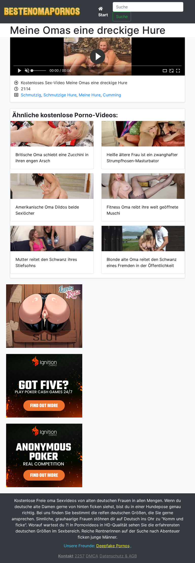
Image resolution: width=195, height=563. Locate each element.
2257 (80, 555)
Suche (122, 16)
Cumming (112, 94)
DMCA (92, 555)
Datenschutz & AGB (118, 555)
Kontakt (65, 555)
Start (103, 14)
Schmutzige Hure (59, 94)
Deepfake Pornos (112, 545)
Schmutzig (31, 94)
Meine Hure (90, 94)
